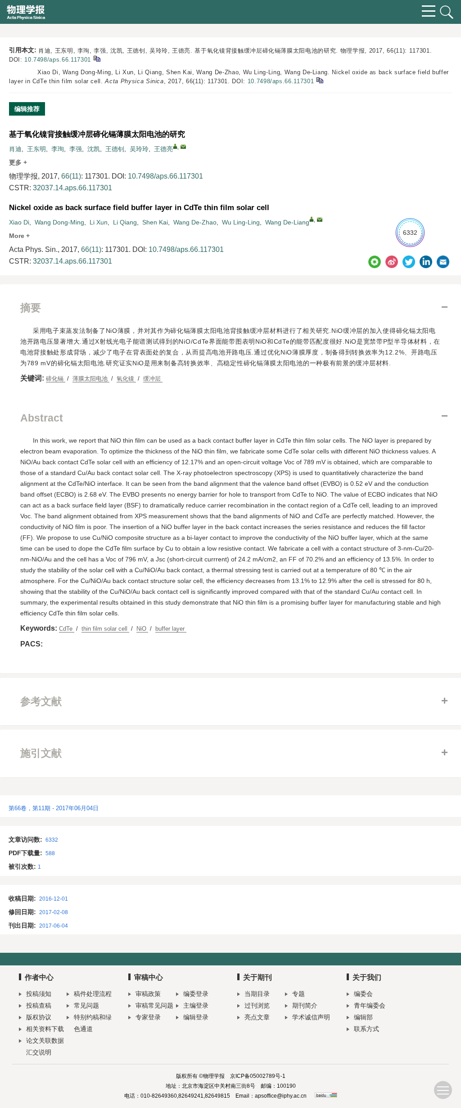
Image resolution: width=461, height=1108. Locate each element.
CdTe (66, 628)
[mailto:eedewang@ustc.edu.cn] (183, 146)
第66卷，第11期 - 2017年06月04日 (54, 808)
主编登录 (195, 1005)
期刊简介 (304, 1005)
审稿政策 (148, 993)
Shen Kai (155, 222)
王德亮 (163, 149)
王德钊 (114, 149)
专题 (298, 993)
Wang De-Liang (287, 222)
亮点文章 (257, 1017)
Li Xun (99, 222)
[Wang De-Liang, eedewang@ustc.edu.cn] (311, 219)
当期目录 (257, 993)
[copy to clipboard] (319, 79)
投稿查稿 (38, 1005)
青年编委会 (369, 1005)
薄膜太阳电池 (90, 378)
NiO (142, 628)
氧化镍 (126, 378)
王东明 (36, 149)
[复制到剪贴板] (96, 58)
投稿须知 (38, 993)
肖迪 (15, 149)
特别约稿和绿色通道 (93, 1023)
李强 (75, 149)
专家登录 (148, 1017)
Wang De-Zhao (195, 222)
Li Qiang (125, 222)
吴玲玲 (139, 149)
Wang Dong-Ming (59, 222)
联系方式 (366, 1028)
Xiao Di (19, 222)
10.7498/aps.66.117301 (57, 59)
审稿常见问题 (154, 1005)
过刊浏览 (257, 1005)
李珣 (57, 149)
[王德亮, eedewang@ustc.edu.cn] (175, 146)
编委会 (363, 993)
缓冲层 (153, 378)
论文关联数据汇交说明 (45, 1046)
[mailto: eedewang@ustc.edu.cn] (319, 219)
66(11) (71, 176)
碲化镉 (55, 378)
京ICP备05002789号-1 (257, 1076)
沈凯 (93, 149)
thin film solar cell (105, 628)
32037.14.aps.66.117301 (72, 188)
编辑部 (363, 1017)
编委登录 (195, 993)
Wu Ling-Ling (241, 222)
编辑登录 (195, 1017)
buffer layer (170, 628)
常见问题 (86, 1005)
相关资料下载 (45, 1028)
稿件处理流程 (93, 993)
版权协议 (38, 1017)
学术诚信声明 (311, 1017)
